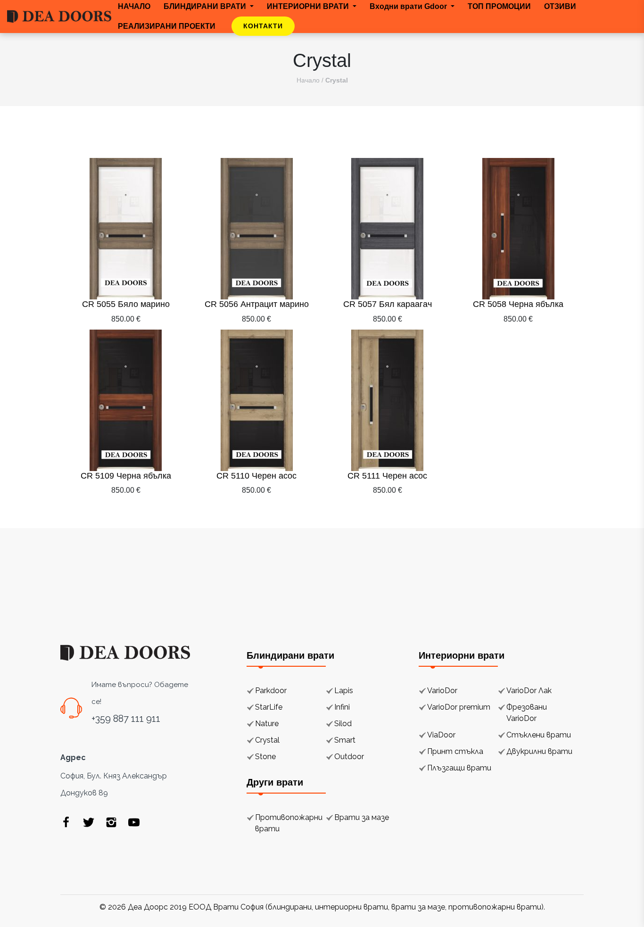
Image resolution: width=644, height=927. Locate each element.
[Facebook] (66, 821)
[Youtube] (134, 821)
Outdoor (349, 756)
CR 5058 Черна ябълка (518, 304)
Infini (342, 707)
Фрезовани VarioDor (526, 713)
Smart (344, 740)
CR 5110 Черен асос (256, 475)
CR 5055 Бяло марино (126, 304)
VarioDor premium (458, 707)
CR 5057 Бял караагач (387, 304)
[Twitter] (88, 821)
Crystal (267, 740)
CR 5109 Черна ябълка (126, 475)
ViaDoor (441, 734)
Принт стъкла (455, 751)
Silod (343, 723)
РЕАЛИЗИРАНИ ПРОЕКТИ (166, 26)
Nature (267, 723)
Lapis (343, 690)
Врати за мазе (361, 817)
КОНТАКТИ (263, 26)
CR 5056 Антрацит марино (257, 304)
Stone (265, 756)
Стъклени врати (538, 734)
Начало (308, 80)
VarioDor (442, 690)
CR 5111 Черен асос (387, 475)
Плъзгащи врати (459, 767)
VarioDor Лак (529, 690)
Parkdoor (271, 690)
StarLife (268, 707)
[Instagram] (111, 821)
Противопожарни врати (288, 823)
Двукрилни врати (539, 751)
